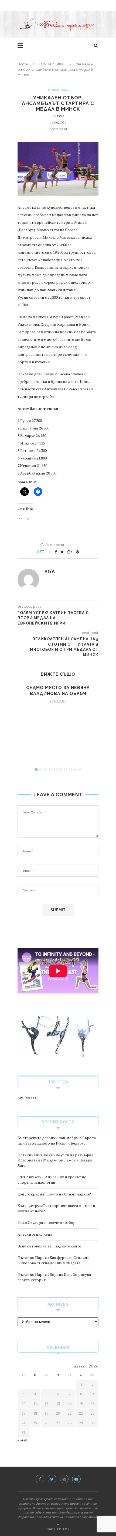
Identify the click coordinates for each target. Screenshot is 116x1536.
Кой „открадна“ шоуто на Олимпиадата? (54, 1194)
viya (60, 115)
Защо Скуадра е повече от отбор (47, 1222)
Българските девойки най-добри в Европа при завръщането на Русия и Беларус (57, 1140)
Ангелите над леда (35, 1234)
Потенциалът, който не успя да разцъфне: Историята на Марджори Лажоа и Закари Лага (56, 1160)
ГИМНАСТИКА (51, 64)
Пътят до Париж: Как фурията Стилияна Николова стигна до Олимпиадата (54, 1260)
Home (23, 64)
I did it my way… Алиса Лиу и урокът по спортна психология (52, 1179)
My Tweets (27, 1097)
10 (79, 769)
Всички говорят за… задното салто (49, 1246)
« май (23, 1439)
